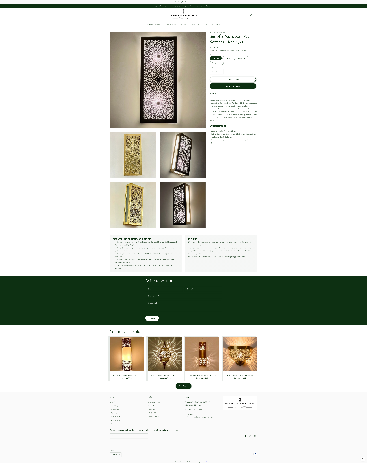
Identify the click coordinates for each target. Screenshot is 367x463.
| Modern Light (115, 420)
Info (111, 424)
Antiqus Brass (216, 63)
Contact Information (154, 402)
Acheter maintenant (233, 86)
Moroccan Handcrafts (171, 462)
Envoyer (152, 318)
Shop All (112, 402)
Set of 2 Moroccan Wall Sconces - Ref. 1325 (126, 375)
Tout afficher (183, 386)
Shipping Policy (153, 413)
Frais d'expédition (224, 50)
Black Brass (242, 58)
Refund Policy (152, 409)
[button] (112, 14)
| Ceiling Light (114, 406)
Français (114, 455)
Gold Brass (215, 58)
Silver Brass (229, 58)
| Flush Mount (114, 413)
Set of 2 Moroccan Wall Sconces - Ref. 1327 (240, 375)
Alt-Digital (203, 462)
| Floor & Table (115, 417)
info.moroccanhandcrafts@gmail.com (199, 417)
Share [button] (214, 94)
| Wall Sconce (114, 409)
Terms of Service (153, 417)
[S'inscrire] (145, 435)
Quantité (212, 67)
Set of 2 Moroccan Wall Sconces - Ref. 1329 (164, 375)
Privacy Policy (152, 406)
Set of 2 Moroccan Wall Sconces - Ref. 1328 (202, 375)
